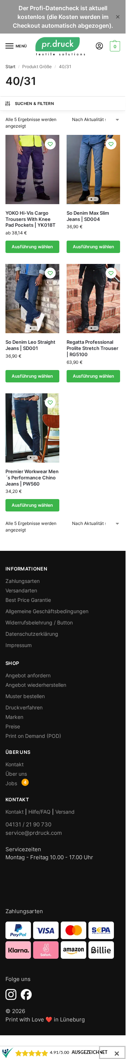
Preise (12, 726)
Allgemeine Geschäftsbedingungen (46, 611)
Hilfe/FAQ (39, 812)
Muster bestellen (25, 696)
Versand (65, 812)
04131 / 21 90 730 (28, 824)
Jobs (11, 783)
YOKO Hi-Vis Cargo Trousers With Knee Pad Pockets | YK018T (30, 219)
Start (10, 66)
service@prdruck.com (33, 832)
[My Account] (99, 46)
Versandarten (21, 590)
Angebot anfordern (28, 675)
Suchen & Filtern (34, 103)
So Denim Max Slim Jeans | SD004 (88, 216)
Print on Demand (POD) (33, 736)
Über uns (16, 774)
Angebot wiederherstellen (35, 685)
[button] (114, 46)
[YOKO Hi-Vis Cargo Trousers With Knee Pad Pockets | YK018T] (32, 169)
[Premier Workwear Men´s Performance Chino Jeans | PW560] (32, 428)
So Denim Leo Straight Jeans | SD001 (30, 345)
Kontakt (14, 764)
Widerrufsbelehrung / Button (39, 622)
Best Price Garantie (28, 600)
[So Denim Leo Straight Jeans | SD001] (32, 298)
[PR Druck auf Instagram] (10, 994)
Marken (14, 717)
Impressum (18, 645)
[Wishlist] (50, 144)
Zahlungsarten (22, 581)
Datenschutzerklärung (31, 634)
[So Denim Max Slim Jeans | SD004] (93, 169)
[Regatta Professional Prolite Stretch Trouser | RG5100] (93, 298)
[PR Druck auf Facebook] (26, 994)
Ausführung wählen (32, 246)
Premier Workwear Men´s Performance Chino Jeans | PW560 (32, 477)
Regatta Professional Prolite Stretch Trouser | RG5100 (92, 348)
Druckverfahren (24, 707)
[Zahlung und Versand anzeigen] (62, 940)
